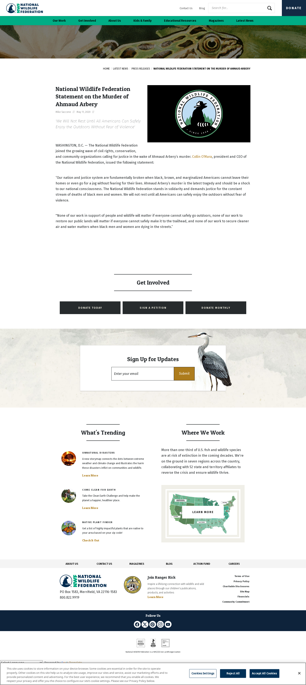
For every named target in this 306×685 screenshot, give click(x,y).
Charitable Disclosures (236, 586)
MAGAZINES (136, 563)
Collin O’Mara (202, 157)
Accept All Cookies (264, 673)
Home (106, 68)
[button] (184, 373)
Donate (294, 8)
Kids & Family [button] (142, 20)
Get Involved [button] (87, 20)
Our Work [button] (59, 20)
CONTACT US (104, 563)
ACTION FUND (201, 563)
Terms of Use (241, 576)
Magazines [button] (216, 20)
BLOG (169, 563)
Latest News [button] (245, 20)
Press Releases (141, 68)
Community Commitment (235, 601)
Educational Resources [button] (180, 20)
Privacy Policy (241, 581)
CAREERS (234, 563)
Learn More (90, 475)
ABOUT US (72, 563)
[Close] (299, 673)
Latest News (120, 68)
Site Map (244, 591)
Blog (202, 8)
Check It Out (90, 540)
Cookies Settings (203, 673)
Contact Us (186, 8)
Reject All (233, 673)
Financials (243, 596)
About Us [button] (114, 20)
